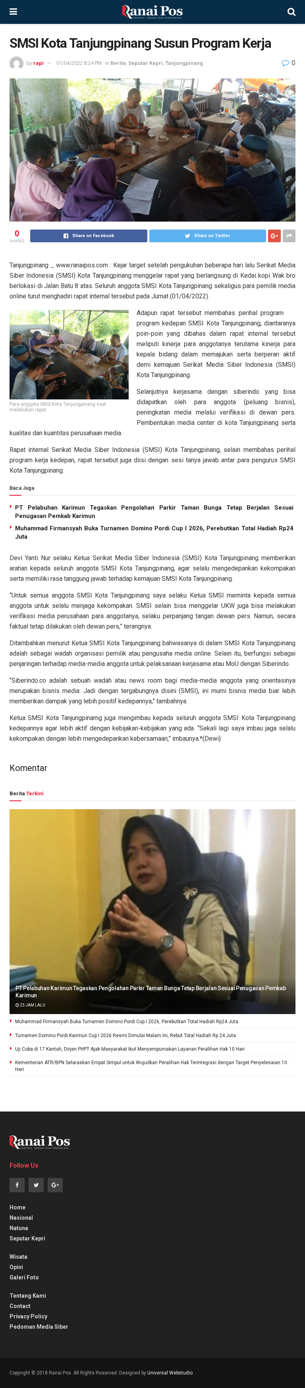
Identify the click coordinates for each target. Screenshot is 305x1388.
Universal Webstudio (170, 1373)
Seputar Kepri (145, 63)
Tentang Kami (28, 1296)
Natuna (19, 1228)
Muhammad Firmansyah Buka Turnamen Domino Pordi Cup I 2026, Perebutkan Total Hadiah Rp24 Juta (126, 1021)
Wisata (18, 1257)
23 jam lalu (32, 1005)
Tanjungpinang (184, 63)
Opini (16, 1267)
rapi (38, 63)
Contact (20, 1306)
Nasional (21, 1218)
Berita (118, 63)
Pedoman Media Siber (39, 1327)
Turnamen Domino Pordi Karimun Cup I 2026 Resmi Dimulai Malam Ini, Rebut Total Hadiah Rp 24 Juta (125, 1035)
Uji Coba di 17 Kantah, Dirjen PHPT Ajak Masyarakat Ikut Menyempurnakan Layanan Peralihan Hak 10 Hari (130, 1049)
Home (17, 1207)
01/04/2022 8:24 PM (79, 63)
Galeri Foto (24, 1277)
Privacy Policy (28, 1316)
